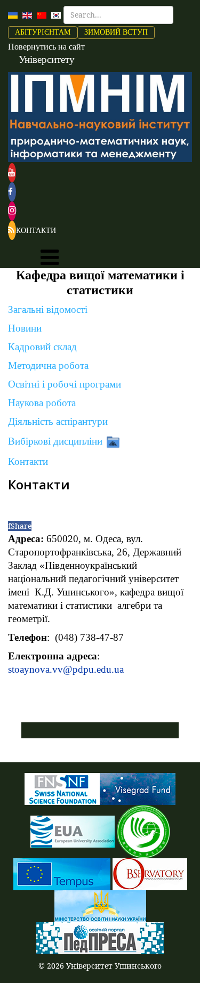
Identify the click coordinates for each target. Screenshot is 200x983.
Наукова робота (42, 402)
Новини (25, 328)
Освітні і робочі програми (64, 384)
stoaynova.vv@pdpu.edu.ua (66, 669)
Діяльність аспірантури (58, 421)
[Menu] (50, 257)
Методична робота (48, 365)
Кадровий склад (42, 346)
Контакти (28, 461)
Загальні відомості (47, 309)
